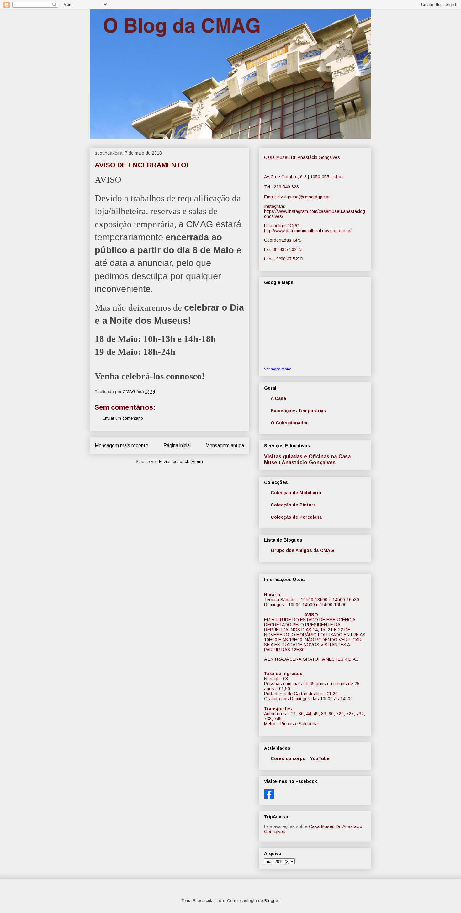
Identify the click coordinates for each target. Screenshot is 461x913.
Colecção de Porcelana (296, 517)
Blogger (271, 900)
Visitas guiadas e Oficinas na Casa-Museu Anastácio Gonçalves (308, 459)
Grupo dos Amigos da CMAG (302, 550)
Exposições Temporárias (298, 410)
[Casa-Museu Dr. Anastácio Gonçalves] (269, 797)
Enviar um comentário (123, 418)
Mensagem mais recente (121, 445)
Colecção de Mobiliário (296, 492)
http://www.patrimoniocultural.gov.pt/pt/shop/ (308, 230)
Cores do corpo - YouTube (300, 758)
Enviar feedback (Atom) (181, 461)
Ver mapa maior (277, 369)
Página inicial (177, 445)
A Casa (278, 398)
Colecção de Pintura (293, 504)
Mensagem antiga (224, 445)
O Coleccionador (289, 422)
